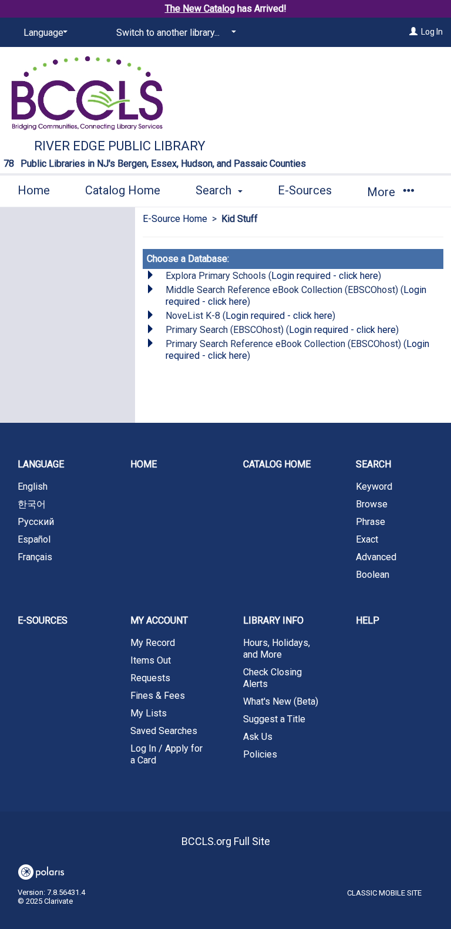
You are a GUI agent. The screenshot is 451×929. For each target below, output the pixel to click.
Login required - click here (324, 275)
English (33, 486)
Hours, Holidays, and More (276, 648)
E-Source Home (175, 218)
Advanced (376, 557)
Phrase (370, 521)
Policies (260, 754)
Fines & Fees (157, 695)
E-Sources (305, 190)
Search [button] (215, 190)
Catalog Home (122, 190)
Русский (36, 521)
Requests (150, 678)
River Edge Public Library (120, 146)
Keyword (374, 486)
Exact (367, 539)
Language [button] (41, 464)
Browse (372, 504)
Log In (432, 31)
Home (34, 190)
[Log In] (413, 31)
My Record (152, 642)
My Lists (148, 713)
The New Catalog (200, 8)
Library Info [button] (273, 620)
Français (35, 557)
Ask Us (257, 736)
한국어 (32, 504)
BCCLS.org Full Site (225, 841)
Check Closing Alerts (272, 678)
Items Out (150, 660)
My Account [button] (159, 620)
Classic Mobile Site (384, 892)
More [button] (382, 192)
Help (367, 620)
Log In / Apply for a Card (166, 754)
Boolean (372, 574)
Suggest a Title (274, 719)
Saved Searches (163, 730)
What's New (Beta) (280, 701)
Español (34, 539)
